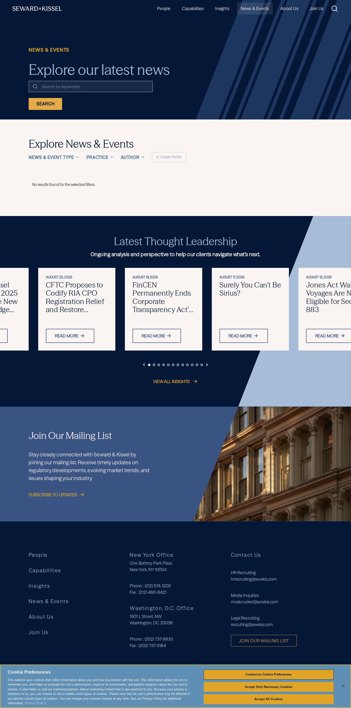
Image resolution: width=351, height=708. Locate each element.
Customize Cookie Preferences (268, 674)
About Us (289, 8)
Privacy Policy (35, 703)
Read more (67, 336)
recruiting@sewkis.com (252, 624)
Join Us (316, 8)
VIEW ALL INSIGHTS (172, 381)
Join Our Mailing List (264, 640)
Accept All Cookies (268, 699)
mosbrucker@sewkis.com (254, 602)
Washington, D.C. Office (162, 608)
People (163, 8)
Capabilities (193, 8)
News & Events (255, 8)
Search (46, 104)
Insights (222, 8)
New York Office (152, 555)
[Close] (343, 686)
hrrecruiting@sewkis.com (254, 579)
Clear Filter (169, 157)
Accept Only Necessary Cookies (268, 687)
